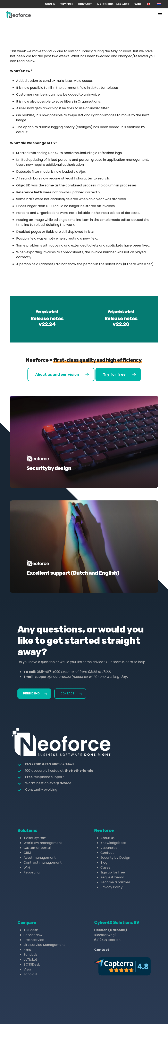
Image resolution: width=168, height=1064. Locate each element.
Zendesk (30, 954)
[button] (160, 15)
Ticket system (35, 838)
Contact (107, 852)
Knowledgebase (113, 842)
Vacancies (108, 847)
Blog (103, 862)
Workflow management (43, 842)
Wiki (27, 867)
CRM (27, 852)
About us (107, 838)
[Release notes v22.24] (47, 319)
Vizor (28, 969)
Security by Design (115, 857)
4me (27, 949)
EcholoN (30, 974)
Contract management (43, 862)
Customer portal (37, 847)
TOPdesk (31, 930)
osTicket (30, 959)
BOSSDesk (32, 964)
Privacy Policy (111, 887)
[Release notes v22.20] (121, 319)
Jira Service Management (44, 944)
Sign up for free (112, 872)
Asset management (40, 857)
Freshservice (34, 939)
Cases (105, 867)
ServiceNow (33, 935)
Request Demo (112, 877)
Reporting (32, 872)
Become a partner (115, 882)
